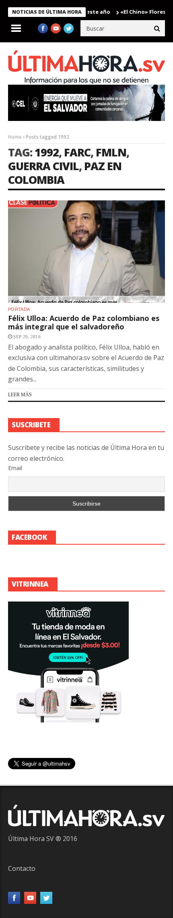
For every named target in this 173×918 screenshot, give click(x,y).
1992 (47, 152)
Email (15, 468)
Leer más (20, 395)
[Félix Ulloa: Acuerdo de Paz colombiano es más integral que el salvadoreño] (86, 251)
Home (15, 136)
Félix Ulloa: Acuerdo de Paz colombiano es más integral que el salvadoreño (83, 322)
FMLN (111, 152)
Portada (19, 309)
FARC (77, 152)
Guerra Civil (43, 165)
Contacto (21, 868)
